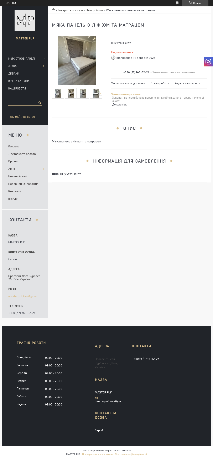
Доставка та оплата (22, 154)
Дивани (13, 73)
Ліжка (12, 66)
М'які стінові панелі (21, 58)
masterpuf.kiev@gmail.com (25, 296)
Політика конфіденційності (131, 454)
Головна (13, 146)
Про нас (13, 161)
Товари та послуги (70, 10)
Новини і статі (17, 176)
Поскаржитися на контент (97, 454)
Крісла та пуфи (18, 81)
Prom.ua (126, 450)
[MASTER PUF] (25, 20)
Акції (11, 168)
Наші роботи (94, 10)
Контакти (14, 191)
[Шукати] (39, 102)
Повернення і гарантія (23, 183)
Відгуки (13, 198)
